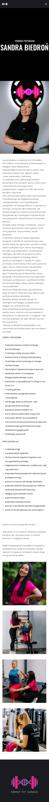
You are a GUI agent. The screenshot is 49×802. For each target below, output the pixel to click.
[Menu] (45, 4)
